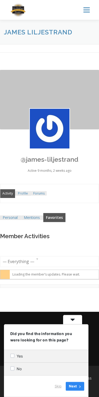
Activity (7, 193)
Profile (23, 193)
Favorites (54, 217)
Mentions (32, 217)
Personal (10, 217)
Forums (39, 193)
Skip (58, 386)
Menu (86, 10)
